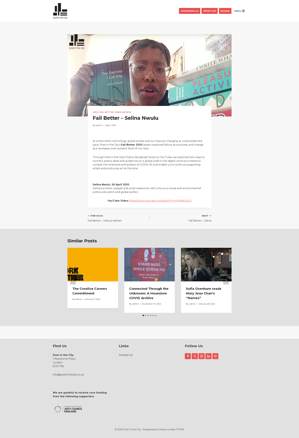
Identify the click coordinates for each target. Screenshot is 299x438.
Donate (225, 10)
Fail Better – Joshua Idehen (105, 218)
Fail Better (106, 112)
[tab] (143, 315)
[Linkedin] (208, 356)
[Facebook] (188, 356)
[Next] (226, 280)
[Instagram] (201, 356)
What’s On (209, 10)
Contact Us (126, 355)
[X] (195, 356)
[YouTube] (215, 356)
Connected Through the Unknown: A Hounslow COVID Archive (148, 293)
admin (99, 125)
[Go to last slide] (73, 280)
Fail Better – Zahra (200, 218)
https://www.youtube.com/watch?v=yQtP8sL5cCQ (160, 200)
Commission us (190, 10)
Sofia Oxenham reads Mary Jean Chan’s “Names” (203, 293)
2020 (95, 112)
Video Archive (123, 112)
